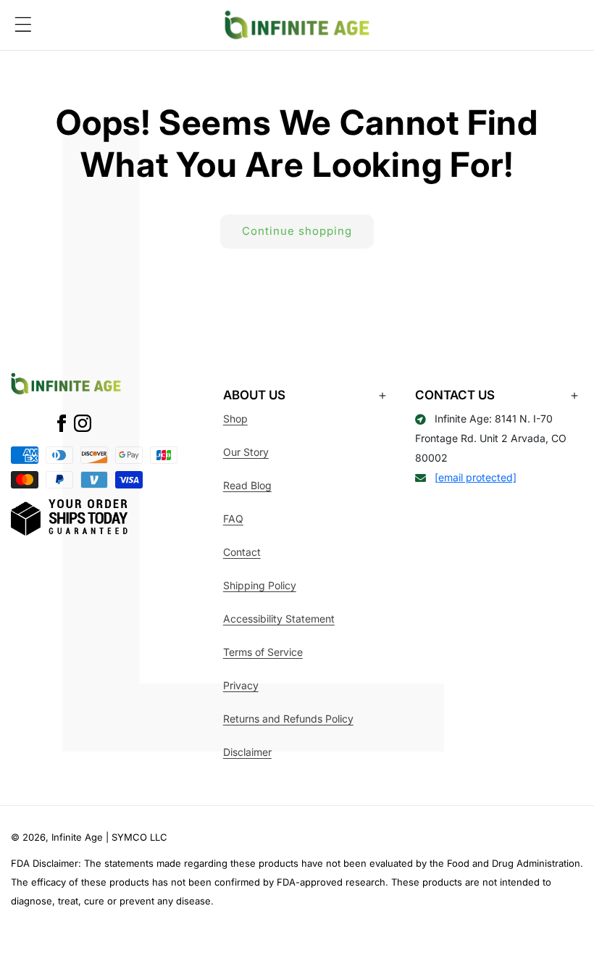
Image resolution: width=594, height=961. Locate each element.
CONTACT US (455, 395)
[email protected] (475, 477)
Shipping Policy (259, 585)
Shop (235, 418)
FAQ (233, 518)
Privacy (241, 685)
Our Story (246, 452)
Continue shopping (297, 231)
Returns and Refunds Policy (288, 718)
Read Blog (247, 485)
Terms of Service (263, 652)
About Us (254, 395)
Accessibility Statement (279, 618)
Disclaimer (247, 752)
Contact (242, 552)
